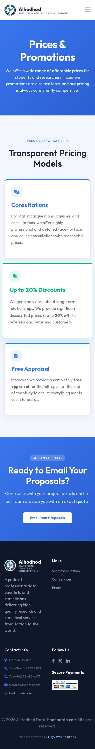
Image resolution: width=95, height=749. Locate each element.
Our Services (62, 579)
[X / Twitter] (60, 661)
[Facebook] (53, 661)
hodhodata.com (20, 693)
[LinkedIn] (68, 661)
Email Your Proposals (47, 517)
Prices (56, 587)
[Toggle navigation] (88, 10)
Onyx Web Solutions (62, 737)
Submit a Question (66, 571)
